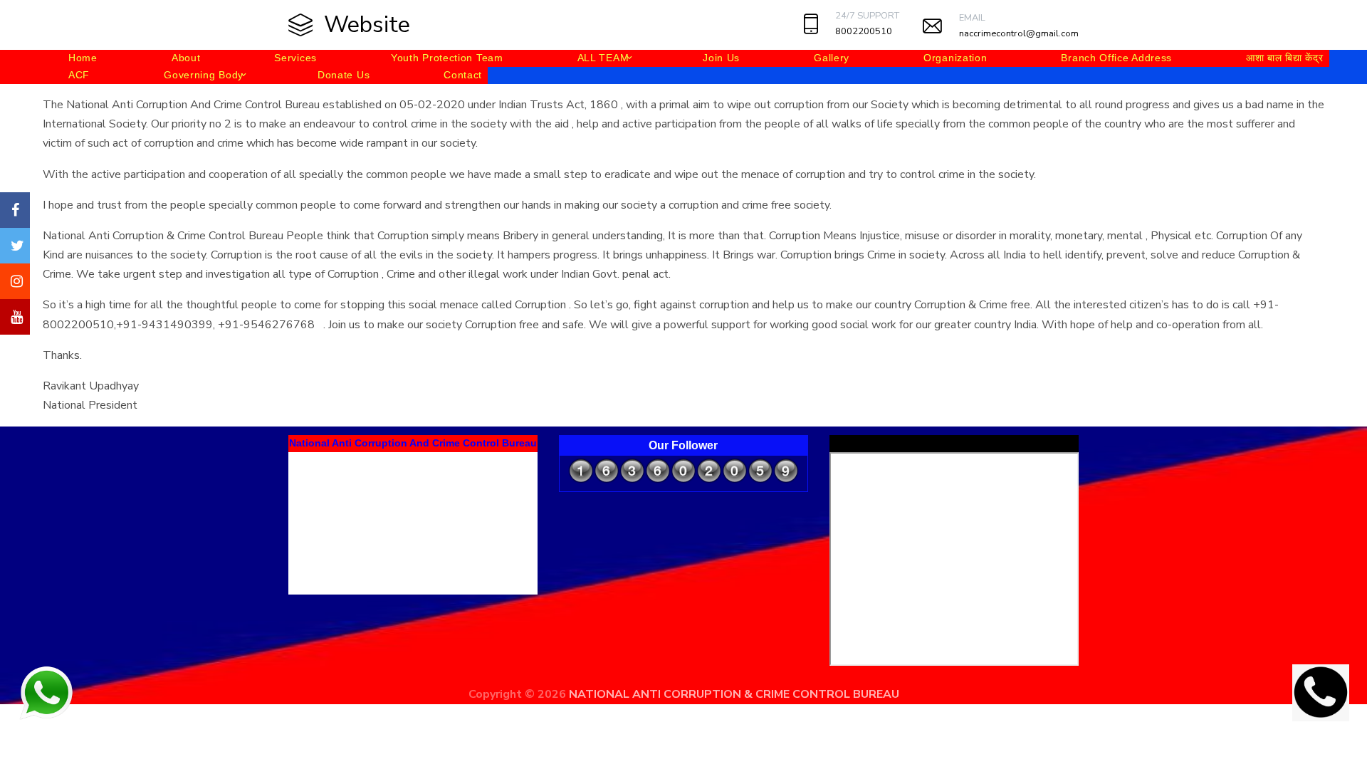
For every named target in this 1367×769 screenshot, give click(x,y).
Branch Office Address (1116, 57)
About (186, 57)
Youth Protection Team (447, 57)
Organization (955, 57)
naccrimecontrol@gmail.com (1019, 33)
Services (295, 57)
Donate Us (344, 74)
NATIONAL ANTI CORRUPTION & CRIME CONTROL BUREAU (734, 694)
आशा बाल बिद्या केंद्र (1284, 57)
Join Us (721, 57)
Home (83, 57)
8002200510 (863, 31)
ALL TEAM (603, 57)
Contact (463, 74)
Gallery (831, 57)
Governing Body (203, 74)
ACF (79, 74)
